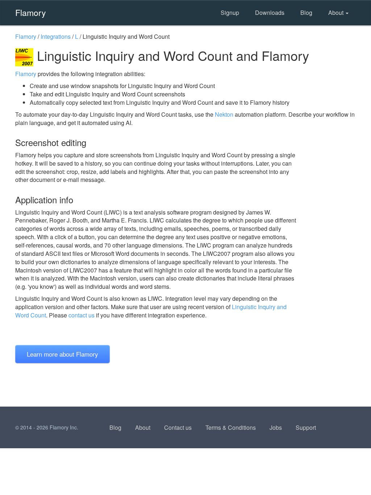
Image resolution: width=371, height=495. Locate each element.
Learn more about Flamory (62, 353)
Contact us (178, 427)
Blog (306, 12)
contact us (81, 315)
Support (306, 427)
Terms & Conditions (230, 427)
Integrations (56, 36)
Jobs (276, 427)
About (336, 12)
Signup (230, 12)
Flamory (30, 12)
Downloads (269, 12)
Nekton (224, 114)
